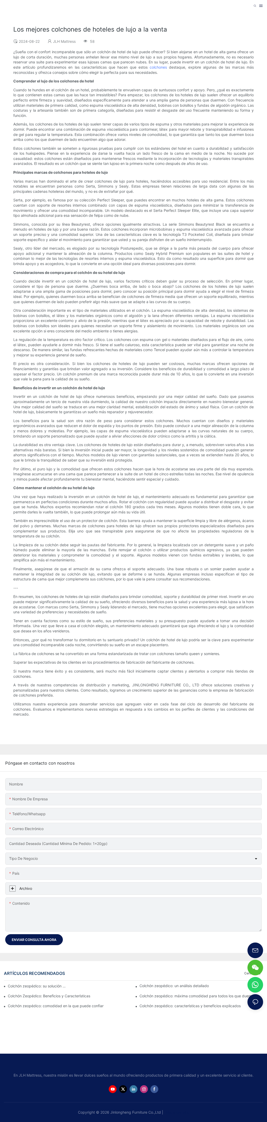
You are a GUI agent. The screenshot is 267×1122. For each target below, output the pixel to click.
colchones (159, 67)
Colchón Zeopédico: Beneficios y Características (49, 996)
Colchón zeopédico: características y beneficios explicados (190, 1006)
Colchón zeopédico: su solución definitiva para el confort (38, 986)
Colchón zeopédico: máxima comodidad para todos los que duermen (198, 996)
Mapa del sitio (177, 1112)
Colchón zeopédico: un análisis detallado (174, 985)
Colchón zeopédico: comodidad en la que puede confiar (56, 1006)
